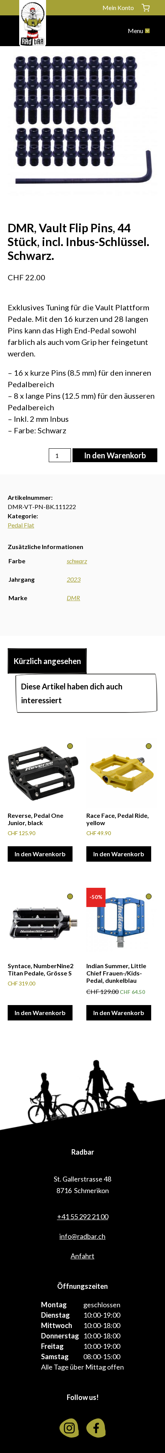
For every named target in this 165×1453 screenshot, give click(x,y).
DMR (73, 597)
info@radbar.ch (82, 1236)
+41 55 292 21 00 (82, 1216)
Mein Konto (118, 7)
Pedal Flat (21, 525)
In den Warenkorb (115, 455)
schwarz (77, 560)
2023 (74, 579)
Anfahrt (82, 1256)
